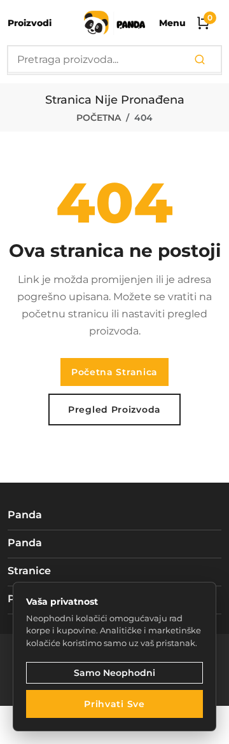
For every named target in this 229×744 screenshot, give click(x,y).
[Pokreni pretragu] (199, 60)
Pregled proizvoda (114, 409)
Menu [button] (172, 23)
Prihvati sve (114, 704)
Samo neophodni (114, 673)
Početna (98, 117)
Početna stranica (114, 372)
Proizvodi (30, 23)
